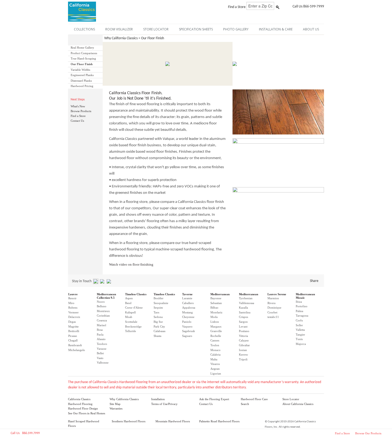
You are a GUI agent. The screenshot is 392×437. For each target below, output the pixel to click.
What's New (78, 106)
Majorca (301, 343)
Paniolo (186, 321)
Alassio (101, 339)
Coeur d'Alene (134, 307)
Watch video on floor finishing (131, 264)
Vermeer (73, 312)
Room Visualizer (119, 29)
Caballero (188, 303)
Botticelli (73, 331)
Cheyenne (188, 316)
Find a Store (78, 115)
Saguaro (187, 335)
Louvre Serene (276, 294)
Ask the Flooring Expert (214, 399)
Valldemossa (246, 303)
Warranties (116, 408)
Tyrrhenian (246, 298)
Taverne (187, 294)
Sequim (158, 307)
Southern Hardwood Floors (128, 421)
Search (245, 403)
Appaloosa (188, 307)
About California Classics (297, 403)
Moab (128, 316)
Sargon (243, 321)
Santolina (244, 312)
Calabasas (159, 331)
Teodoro (102, 343)
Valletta (300, 329)
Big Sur (158, 321)
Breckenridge (133, 326)
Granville (216, 331)
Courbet (272, 312)
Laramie (187, 298)
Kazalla (243, 307)
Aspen (129, 298)
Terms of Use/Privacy (164, 403)
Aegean (215, 368)
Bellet (100, 353)
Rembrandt (75, 345)
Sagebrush (188, 331)
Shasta (157, 335)
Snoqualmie (161, 303)
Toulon (214, 345)
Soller (299, 325)
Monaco (215, 350)
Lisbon (214, 321)
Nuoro (101, 301)
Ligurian (215, 373)
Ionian (243, 350)
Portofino (301, 306)
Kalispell (130, 312)
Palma (299, 311)
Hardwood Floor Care (254, 399)
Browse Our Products (368, 433)
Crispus (243, 316)
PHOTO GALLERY (236, 29)
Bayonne (215, 298)
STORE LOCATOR (156, 29)
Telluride (130, 331)
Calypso (244, 340)
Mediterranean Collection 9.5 (106, 296)
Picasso (72, 335)
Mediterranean (220, 294)
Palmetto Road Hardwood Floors (219, 421)
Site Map (115, 403)
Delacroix (74, 316)
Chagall (73, 340)
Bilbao (214, 307)
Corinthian (103, 315)
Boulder (158, 298)
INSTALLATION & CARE (276, 29)
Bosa (100, 329)
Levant (243, 326)
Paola (100, 334)
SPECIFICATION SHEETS (196, 29)
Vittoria (243, 335)
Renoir (72, 298)
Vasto (100, 358)
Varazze (101, 348)
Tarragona (302, 315)
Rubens (72, 307)
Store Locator (290, 399)
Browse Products (81, 111)
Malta (213, 359)
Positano (244, 331)
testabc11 (273, 316)
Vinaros (215, 363)
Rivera (271, 303)
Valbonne (103, 362)
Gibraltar (244, 345)
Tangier (300, 334)
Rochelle (215, 335)
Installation (158, 399)
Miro (71, 303)
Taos (156, 312)
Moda (214, 316)
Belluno (101, 306)
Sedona (158, 316)
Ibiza (299, 301)
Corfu (299, 320)
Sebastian (216, 303)
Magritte (73, 326)
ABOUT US (311, 29)
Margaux (216, 326)
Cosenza (102, 320)
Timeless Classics (135, 294)
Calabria (215, 354)
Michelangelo (76, 350)
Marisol (101, 325)
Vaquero (187, 326)
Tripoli (243, 359)
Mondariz (216, 312)
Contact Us (77, 120)
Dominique (274, 307)
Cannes (214, 340)
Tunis (299, 339)
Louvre (73, 294)
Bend (128, 303)
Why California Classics (124, 399)
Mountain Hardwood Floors (172, 421)
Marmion (273, 298)
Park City (159, 326)
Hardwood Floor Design (83, 408)
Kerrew (243, 354)
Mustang (187, 312)
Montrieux (103, 311)
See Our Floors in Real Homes (86, 413)
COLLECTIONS (84, 29)
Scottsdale (131, 321)
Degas (72, 321)
